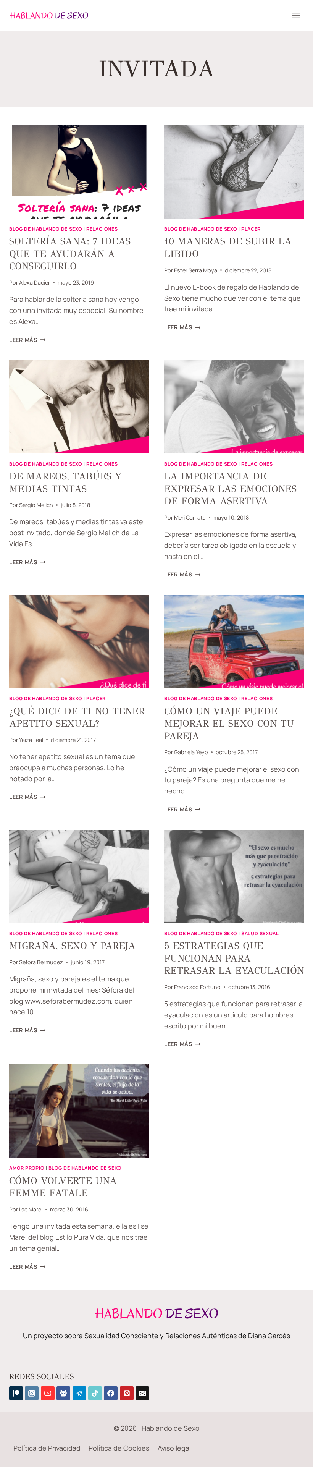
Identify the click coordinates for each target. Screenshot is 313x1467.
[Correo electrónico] (142, 1393)
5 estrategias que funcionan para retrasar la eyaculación (234, 958)
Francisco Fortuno (197, 987)
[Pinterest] (127, 1393)
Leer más (27, 339)
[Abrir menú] (296, 15)
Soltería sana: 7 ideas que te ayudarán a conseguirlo (70, 253)
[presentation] (79, 172)
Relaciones (102, 229)
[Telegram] (79, 1393)
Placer (251, 229)
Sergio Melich (36, 504)
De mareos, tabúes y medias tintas (65, 482)
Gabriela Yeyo (191, 752)
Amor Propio (26, 1168)
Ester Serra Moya (195, 270)
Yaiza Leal (31, 739)
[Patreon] (16, 1393)
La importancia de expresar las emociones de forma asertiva (230, 488)
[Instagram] (32, 1393)
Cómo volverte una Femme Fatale (63, 1187)
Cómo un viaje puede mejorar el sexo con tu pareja (229, 723)
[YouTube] (48, 1393)
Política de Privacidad (47, 1447)
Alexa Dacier (34, 282)
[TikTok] (95, 1393)
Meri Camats (190, 517)
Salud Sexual (260, 933)
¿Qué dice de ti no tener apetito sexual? (77, 717)
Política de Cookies (119, 1447)
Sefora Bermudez (41, 962)
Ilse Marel (30, 1209)
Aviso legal (174, 1447)
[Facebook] (111, 1393)
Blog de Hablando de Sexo (45, 229)
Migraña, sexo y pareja (72, 946)
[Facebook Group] (63, 1393)
